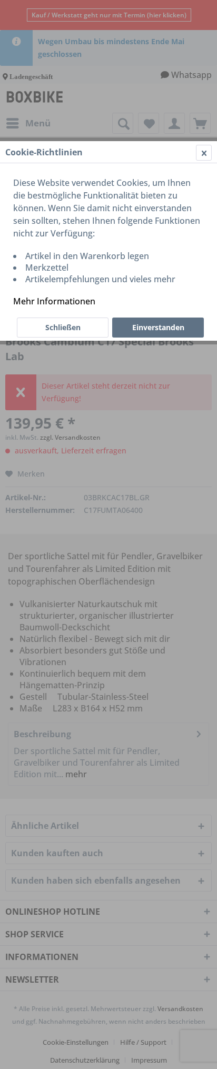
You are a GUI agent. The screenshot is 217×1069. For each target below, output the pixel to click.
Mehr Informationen (54, 301)
